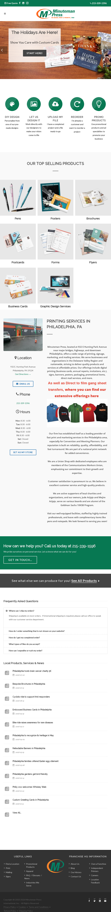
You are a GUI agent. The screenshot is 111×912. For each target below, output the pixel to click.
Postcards (18, 262)
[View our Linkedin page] (23, 3)
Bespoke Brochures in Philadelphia (29, 684)
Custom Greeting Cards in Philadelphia (31, 800)
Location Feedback (95, 881)
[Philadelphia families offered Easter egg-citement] (6, 763)
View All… (17, 813)
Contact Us (76, 876)
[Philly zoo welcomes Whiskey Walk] (6, 788)
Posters (55, 218)
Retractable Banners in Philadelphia (29, 748)
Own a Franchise (98, 864)
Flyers (93, 262)
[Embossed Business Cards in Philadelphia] (6, 711)
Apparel (29, 871)
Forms (55, 262)
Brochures (93, 218)
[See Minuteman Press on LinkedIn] (100, 900)
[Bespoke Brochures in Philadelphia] (6, 685)
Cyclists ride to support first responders (31, 697)
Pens (18, 218)
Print (8, 868)
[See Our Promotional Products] (99, 104)
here (95, 395)
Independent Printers (97, 869)
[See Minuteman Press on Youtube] (105, 900)
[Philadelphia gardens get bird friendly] (6, 775)
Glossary (36, 875)
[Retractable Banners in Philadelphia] (6, 750)
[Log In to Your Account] (77, 104)
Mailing (9, 872)
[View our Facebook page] (20, 3)
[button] (4, 50)
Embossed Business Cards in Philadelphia (32, 709)
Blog (73, 868)
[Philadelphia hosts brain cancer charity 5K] (6, 672)
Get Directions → (23, 374)
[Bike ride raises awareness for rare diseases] (6, 724)
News (27, 878)
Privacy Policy (9, 907)
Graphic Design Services (55, 306)
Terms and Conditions (39, 907)
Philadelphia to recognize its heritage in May (33, 735)
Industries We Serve (32, 884)
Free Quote (12, 3)
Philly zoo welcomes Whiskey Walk (29, 787)
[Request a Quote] (34, 104)
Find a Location (12, 864)
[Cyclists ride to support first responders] (6, 698)
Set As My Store (23, 452)
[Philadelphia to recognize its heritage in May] (6, 737)
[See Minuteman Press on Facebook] (89, 900)
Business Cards (18, 306)
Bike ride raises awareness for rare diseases (33, 722)
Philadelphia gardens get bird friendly (30, 774)
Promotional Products (31, 865)
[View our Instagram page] (27, 3)
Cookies (22, 907)
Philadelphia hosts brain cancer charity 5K (32, 671)
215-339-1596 (99, 3)
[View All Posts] (6, 814)
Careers (94, 875)
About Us (75, 864)
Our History (76, 872)
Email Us (24, 384)
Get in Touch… (20, 559)
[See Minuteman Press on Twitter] (94, 900)
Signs (8, 876)
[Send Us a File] (55, 104)
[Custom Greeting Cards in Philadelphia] (6, 801)
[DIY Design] (12, 104)
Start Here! (48, 57)
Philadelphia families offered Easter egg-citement (35, 761)
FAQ (28, 875)
